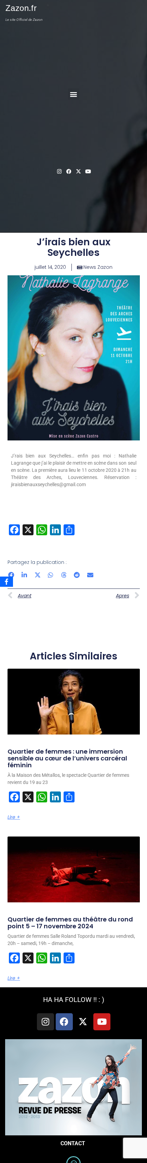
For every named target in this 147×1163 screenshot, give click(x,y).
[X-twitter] (78, 171)
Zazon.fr (21, 8)
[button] (73, 94)
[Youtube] (88, 171)
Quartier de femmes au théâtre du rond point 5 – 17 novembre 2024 (70, 922)
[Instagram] (59, 171)
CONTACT (73, 1143)
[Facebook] (64, 1021)
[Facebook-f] (69, 171)
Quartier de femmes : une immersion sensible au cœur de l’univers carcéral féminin (67, 758)
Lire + (14, 817)
